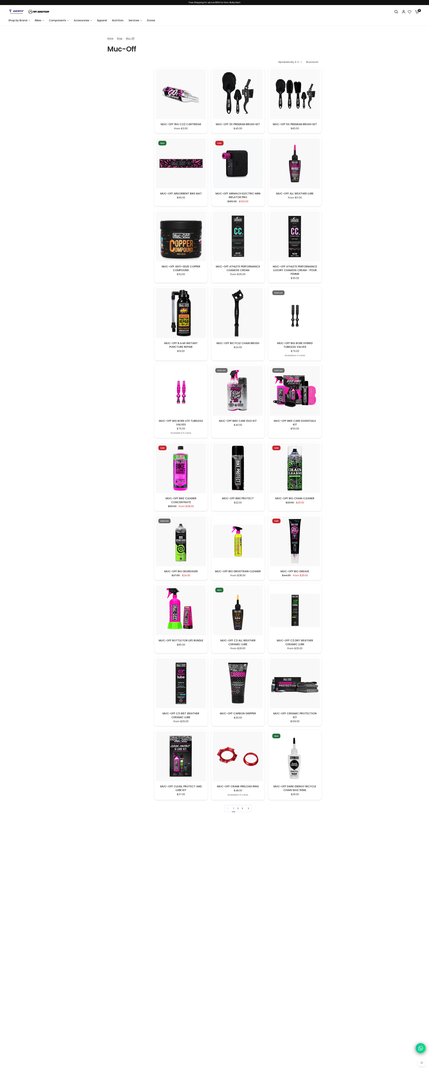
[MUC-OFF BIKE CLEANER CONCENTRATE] (181, 468)
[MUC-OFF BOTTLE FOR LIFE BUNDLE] (181, 610)
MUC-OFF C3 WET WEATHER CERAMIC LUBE (181, 715)
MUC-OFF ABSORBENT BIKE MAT (181, 193)
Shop (119, 38)
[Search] (396, 12)
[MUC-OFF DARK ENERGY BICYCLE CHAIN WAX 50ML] (295, 756)
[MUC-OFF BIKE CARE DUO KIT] (238, 391)
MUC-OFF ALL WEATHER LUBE (295, 193)
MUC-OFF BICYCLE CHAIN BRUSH (238, 343)
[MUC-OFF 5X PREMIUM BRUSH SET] (295, 94)
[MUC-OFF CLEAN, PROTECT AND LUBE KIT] (181, 756)
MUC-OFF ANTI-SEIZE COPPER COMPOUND (181, 268)
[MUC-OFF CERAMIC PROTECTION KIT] (295, 683)
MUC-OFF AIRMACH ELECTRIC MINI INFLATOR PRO (238, 195)
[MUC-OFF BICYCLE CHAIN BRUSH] (238, 313)
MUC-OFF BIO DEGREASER (181, 571)
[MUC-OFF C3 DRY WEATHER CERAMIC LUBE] (295, 610)
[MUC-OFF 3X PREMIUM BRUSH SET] (238, 94)
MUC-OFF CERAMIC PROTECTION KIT (295, 715)
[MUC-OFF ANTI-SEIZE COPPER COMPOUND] (181, 236)
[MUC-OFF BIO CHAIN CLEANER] (295, 468)
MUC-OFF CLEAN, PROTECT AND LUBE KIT (181, 788)
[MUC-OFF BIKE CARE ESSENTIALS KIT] (295, 391)
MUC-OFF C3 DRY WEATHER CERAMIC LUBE (295, 642)
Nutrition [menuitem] (118, 20)
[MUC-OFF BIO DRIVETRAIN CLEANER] (238, 541)
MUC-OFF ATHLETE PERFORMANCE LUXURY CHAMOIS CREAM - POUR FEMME (295, 270)
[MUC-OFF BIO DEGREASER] (181, 541)
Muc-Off (130, 38)
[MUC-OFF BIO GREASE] (295, 541)
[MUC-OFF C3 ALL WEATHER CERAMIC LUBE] (238, 610)
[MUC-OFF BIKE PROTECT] (238, 468)
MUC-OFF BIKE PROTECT (238, 498)
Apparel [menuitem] (102, 20)
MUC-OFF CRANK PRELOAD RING (238, 786)
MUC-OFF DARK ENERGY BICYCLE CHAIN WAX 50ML (294, 788)
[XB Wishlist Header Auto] (409, 11)
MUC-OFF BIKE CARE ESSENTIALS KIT (295, 422)
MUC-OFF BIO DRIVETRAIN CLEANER (238, 571)
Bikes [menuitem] (38, 20)
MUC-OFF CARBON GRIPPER (238, 713)
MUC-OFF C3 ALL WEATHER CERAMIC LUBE (238, 642)
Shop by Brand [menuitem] (17, 20)
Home (110, 38)
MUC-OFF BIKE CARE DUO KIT (238, 421)
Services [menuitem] (134, 20)
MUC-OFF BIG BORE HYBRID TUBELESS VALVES (295, 345)
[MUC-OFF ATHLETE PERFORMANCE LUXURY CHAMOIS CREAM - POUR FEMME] (295, 236)
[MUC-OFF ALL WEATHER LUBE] (295, 163)
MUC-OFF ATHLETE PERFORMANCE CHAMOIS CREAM (238, 268)
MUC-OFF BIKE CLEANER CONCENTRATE (181, 500)
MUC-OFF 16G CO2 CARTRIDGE (181, 124)
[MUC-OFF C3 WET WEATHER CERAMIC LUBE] (181, 683)
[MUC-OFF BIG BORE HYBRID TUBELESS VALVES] (295, 313)
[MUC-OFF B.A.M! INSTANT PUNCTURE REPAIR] (181, 313)
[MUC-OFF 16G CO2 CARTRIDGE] (181, 94)
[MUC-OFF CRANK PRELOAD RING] (238, 756)
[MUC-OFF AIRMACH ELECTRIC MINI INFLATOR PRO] (238, 163)
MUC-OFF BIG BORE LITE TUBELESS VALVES (181, 422)
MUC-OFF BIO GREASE (295, 571)
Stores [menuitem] (151, 20)
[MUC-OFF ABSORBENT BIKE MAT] (181, 163)
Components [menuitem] (57, 20)
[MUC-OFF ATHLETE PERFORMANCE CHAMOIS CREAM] (238, 236)
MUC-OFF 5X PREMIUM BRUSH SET (295, 124)
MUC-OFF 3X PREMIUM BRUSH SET (238, 124)
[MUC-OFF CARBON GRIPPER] (238, 683)
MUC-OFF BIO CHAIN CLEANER (294, 498)
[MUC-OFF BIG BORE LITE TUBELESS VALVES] (181, 391)
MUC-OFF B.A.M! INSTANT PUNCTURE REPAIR (181, 345)
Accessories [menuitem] (81, 20)
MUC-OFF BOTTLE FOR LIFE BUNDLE (181, 640)
